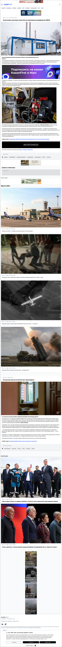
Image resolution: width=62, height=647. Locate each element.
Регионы (13, 17)
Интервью (14, 8)
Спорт (23, 8)
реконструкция (38, 157)
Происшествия (34, 8)
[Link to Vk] (2, 624)
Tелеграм (25, 149)
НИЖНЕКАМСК (12, 157)
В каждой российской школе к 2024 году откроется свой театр (23, 441)
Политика (19, 8)
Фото (39, 8)
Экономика (8, 8)
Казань (19, 448)
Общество (3, 8)
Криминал (27, 8)
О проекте (4, 630)
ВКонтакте (30, 149)
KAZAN (8, 4)
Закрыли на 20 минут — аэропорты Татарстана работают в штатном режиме (17, 231)
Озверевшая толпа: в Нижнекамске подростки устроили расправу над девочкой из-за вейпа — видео (22, 277)
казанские (14, 448)
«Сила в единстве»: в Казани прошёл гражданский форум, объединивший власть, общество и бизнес (29, 547)
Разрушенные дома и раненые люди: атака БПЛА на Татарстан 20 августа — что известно (20, 323)
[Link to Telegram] (5, 624)
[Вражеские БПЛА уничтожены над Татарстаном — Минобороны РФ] (31, 346)
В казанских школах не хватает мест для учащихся (18, 380)
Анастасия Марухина (8, 445)
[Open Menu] (2, 5)
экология (48, 157)
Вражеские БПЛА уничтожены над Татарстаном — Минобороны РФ (15, 370)
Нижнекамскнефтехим (21, 157)
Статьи (42, 8)
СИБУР (44, 157)
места (23, 448)
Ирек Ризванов (7, 448)
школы (33, 448)
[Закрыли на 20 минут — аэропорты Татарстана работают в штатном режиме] (31, 207)
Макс (21, 149)
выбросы (6, 157)
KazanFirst (6, 154)
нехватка (28, 448)
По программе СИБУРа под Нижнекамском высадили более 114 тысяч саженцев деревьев (29, 139)
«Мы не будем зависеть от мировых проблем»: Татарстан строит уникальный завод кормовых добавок (30, 501)
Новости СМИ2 (4, 177)
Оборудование (30, 157)
